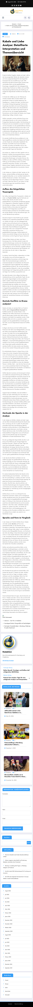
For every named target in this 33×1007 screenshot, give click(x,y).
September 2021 (8, 968)
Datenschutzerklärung (19, 1004)
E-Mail (4, 818)
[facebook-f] (12, 5)
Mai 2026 (7, 902)
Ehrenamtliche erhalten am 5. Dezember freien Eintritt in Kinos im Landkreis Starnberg (14, 776)
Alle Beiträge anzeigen (8, 660)
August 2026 (8, 891)
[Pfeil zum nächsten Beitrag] (29, 678)
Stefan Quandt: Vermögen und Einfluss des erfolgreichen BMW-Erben (16, 671)
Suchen (7, 837)
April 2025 (7, 949)
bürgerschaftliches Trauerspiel (18, 310)
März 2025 (7, 953)
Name (4, 809)
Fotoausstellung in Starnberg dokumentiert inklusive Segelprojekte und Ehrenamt (13, 744)
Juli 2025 (7, 938)
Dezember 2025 (8, 920)
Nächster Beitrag (7, 675)
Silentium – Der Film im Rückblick (12, 620)
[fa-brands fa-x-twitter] (14, 5)
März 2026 (7, 909)
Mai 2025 (7, 946)
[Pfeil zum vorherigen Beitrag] (29, 670)
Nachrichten (7, 991)
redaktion (14, 34)
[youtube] (20, 5)
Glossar (6, 984)
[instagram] (18, 5)
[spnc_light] (29, 17)
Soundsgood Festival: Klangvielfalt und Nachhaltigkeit (17, 623)
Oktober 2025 (8, 927)
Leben (6, 987)
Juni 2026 (7, 898)
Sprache (14, 524)
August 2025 (8, 935)
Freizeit (5, 34)
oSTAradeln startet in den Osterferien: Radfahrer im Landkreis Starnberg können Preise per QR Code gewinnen (14, 712)
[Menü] (3, 17)
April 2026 (7, 905)
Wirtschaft (7, 995)
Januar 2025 (7, 960)
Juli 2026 (7, 894)
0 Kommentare (7, 36)
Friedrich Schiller (12, 198)
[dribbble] (16, 5)
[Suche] (25, 17)
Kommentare (5, 794)
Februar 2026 (8, 913)
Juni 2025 (7, 942)
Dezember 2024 (8, 964)
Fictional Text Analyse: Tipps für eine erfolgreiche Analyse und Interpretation (15, 678)
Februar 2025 (8, 957)
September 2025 (8, 931)
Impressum (10, 1004)
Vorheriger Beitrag (7, 667)
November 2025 (8, 924)
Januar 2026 (7, 916)
